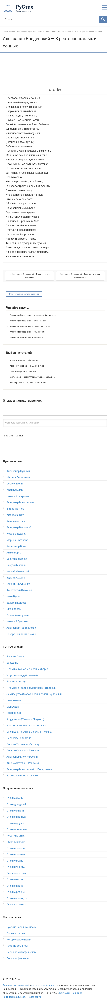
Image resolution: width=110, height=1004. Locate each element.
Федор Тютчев (15, 508)
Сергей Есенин (15, 483)
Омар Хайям (13, 608)
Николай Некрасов (17, 496)
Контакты (64, 993)
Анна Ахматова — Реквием (22, 763)
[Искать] (103, 19)
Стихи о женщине (17, 829)
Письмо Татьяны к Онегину (22, 744)
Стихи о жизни (15, 810)
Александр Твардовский (21, 627)
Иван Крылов (14, 489)
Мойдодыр (12, 706)
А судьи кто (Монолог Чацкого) (25, 719)
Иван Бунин (13, 596)
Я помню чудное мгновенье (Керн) (27, 668)
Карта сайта (34, 997)
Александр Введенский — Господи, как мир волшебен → (80, 276)
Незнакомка (13, 700)
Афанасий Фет (15, 514)
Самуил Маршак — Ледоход (23, 371)
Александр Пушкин (18, 471)
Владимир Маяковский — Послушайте (29, 769)
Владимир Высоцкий (18, 527)
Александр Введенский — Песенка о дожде (30, 326)
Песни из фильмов (17, 958)
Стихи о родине (15, 891)
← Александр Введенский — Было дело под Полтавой (30, 276)
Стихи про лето (15, 866)
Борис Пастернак (16, 558)
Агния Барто (13, 552)
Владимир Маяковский (20, 502)
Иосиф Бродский (16, 533)
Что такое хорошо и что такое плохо (28, 725)
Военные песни (15, 933)
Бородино (12, 662)
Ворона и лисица (16, 681)
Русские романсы (17, 945)
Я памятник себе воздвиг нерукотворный (31, 687)
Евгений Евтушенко (18, 583)
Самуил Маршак (16, 565)
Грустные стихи (15, 841)
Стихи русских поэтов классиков (23, 294)
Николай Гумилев (17, 621)
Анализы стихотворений (16, 985)
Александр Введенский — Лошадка (26, 337)
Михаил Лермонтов (18, 477)
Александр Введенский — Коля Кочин (27, 332)
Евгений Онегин (15, 656)
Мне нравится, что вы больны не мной (29, 731)
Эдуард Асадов (15, 577)
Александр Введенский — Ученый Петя (28, 321)
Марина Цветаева (17, 540)
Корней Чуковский (17, 571)
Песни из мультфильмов (21, 952)
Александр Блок (16, 546)
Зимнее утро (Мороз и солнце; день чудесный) (34, 693)
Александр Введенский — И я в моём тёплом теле (33, 315)
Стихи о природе (16, 816)
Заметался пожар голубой (22, 775)
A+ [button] (58, 89)
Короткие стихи (15, 835)
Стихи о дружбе (15, 823)
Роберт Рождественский (21, 634)
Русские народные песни (21, 927)
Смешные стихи (16, 873)
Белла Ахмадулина (17, 615)
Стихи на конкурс (16, 898)
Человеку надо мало (18, 737)
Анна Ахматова (15, 521)
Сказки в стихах (16, 904)
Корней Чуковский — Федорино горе (27, 366)
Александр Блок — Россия (22, 756)
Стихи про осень (16, 848)
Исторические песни (18, 939)
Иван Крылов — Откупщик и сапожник (28, 382)
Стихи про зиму (15, 854)
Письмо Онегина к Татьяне (22, 750)
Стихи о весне (14, 860)
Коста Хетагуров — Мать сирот (24, 360)
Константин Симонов (19, 590)
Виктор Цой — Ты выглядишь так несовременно (32, 377)
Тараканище (13, 712)
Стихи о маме (14, 879)
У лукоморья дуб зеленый (22, 675)
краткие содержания (42, 985)
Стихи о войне (14, 885)
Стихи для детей (16, 804)
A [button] (50, 90)
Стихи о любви (15, 797)
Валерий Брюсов (16, 602)
